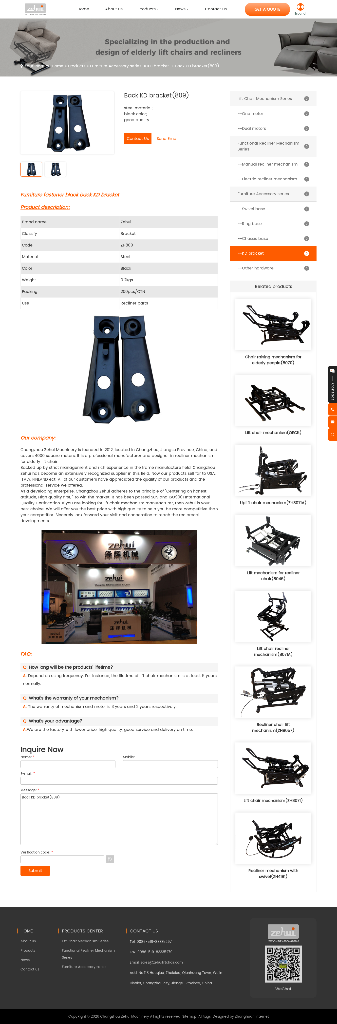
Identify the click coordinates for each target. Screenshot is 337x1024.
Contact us (29, 969)
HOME (26, 931)
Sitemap (189, 1016)
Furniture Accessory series (115, 66)
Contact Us (138, 138)
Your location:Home (44, 66)
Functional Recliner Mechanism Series (88, 954)
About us (28, 941)
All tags (204, 1016)
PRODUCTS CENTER (82, 931)
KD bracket (158, 66)
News (25, 960)
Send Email (167, 138)
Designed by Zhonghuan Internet (241, 1016)
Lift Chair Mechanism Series (85, 941)
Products (76, 66)
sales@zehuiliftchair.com (162, 962)
